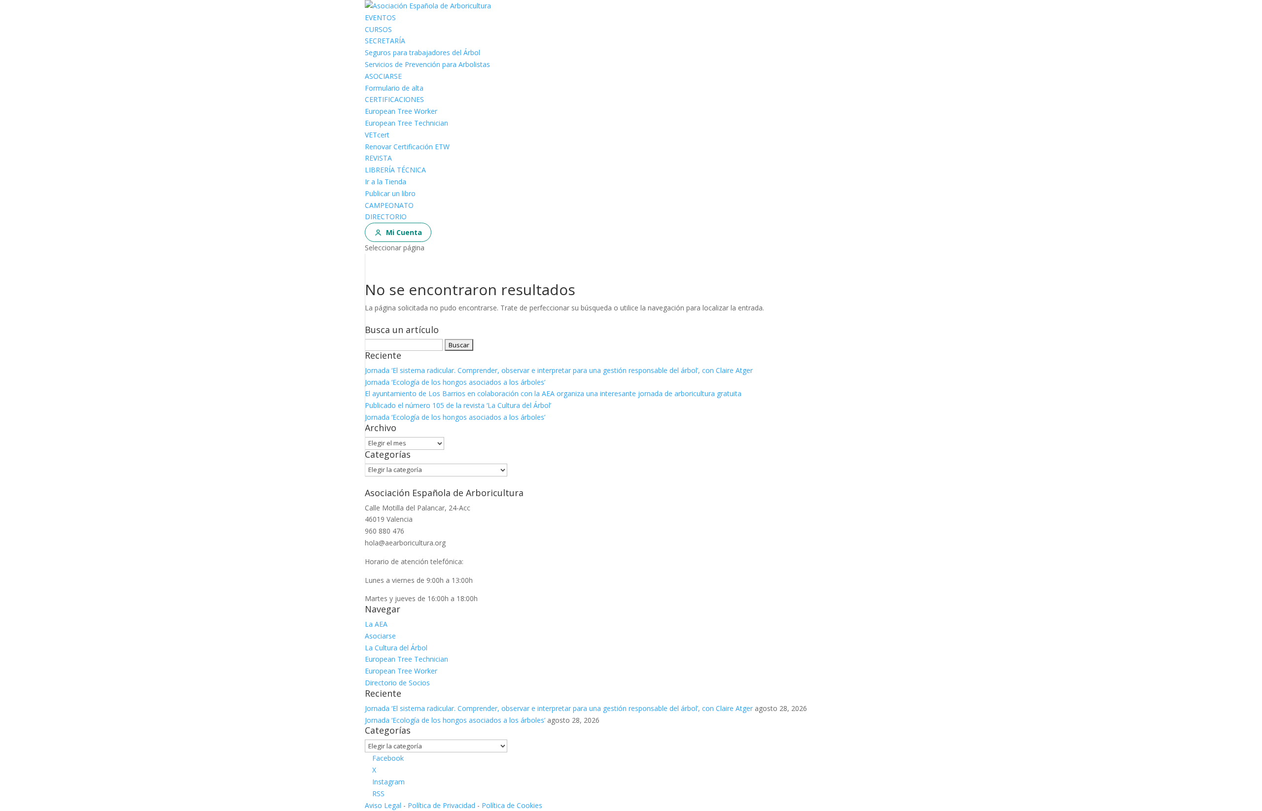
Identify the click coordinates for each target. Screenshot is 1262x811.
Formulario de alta (394, 88)
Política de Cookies (512, 805)
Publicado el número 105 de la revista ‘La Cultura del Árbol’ (458, 405)
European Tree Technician (406, 123)
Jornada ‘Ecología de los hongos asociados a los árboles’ (455, 382)
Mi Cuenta (404, 232)
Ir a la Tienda (385, 181)
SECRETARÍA (385, 40)
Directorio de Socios (397, 682)
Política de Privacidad (441, 805)
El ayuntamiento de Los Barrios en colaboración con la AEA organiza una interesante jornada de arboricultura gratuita (553, 393)
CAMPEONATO (389, 205)
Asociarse (380, 636)
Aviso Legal (383, 805)
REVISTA (378, 158)
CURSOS (378, 29)
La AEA (376, 624)
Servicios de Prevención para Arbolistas (427, 64)
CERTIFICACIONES (394, 99)
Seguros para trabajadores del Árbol (422, 52)
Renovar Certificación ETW (407, 146)
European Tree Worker (401, 111)
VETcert (377, 134)
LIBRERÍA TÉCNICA (395, 169)
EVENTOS (380, 17)
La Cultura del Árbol (396, 647)
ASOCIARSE (383, 76)
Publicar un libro (390, 193)
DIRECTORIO (386, 216)
